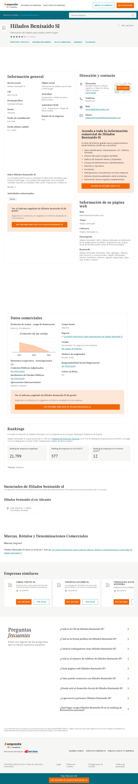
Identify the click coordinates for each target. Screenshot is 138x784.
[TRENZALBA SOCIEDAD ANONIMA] (107, 585)
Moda (12, 199)
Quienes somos (76, 751)
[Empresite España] (12, 5)
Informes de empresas (31, 5)
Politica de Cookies (70, 765)
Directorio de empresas (54, 5)
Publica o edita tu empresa (121, 751)
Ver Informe (24, 602)
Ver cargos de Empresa (72, 349)
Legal (58, 764)
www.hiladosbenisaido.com (97, 109)
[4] (19, 37)
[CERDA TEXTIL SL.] (10, 585)
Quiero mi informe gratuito (105, 186)
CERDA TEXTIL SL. (26, 582)
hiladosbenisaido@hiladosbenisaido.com (103, 118)
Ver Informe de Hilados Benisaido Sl (69, 780)
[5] (22, 37)
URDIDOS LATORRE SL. (77, 582)
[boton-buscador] (132, 15)
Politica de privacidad (120, 765)
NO (12, 364)
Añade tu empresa (104, 5)
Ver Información (18, 371)
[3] (17, 37)
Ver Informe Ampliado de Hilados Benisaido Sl (39, 224)
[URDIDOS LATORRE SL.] (59, 585)
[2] (14, 37)
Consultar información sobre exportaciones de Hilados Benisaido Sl (93, 336)
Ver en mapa (123, 88)
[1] (11, 37)
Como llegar (90, 93)
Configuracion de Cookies (95, 765)
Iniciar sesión (125, 5)
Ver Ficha (41, 602)
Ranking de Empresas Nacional (65, 438)
